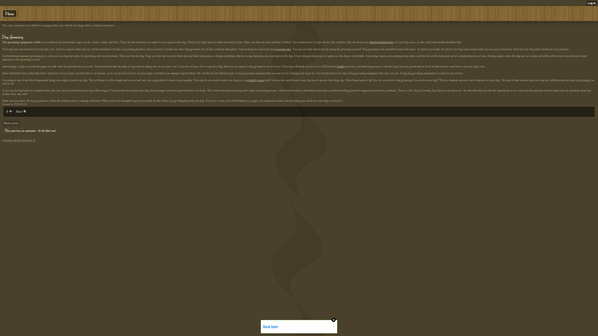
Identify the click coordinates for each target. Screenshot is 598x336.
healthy (341, 66)
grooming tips (283, 49)
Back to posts (11, 123)
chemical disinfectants (381, 42)
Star (19, 111)
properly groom (255, 80)
